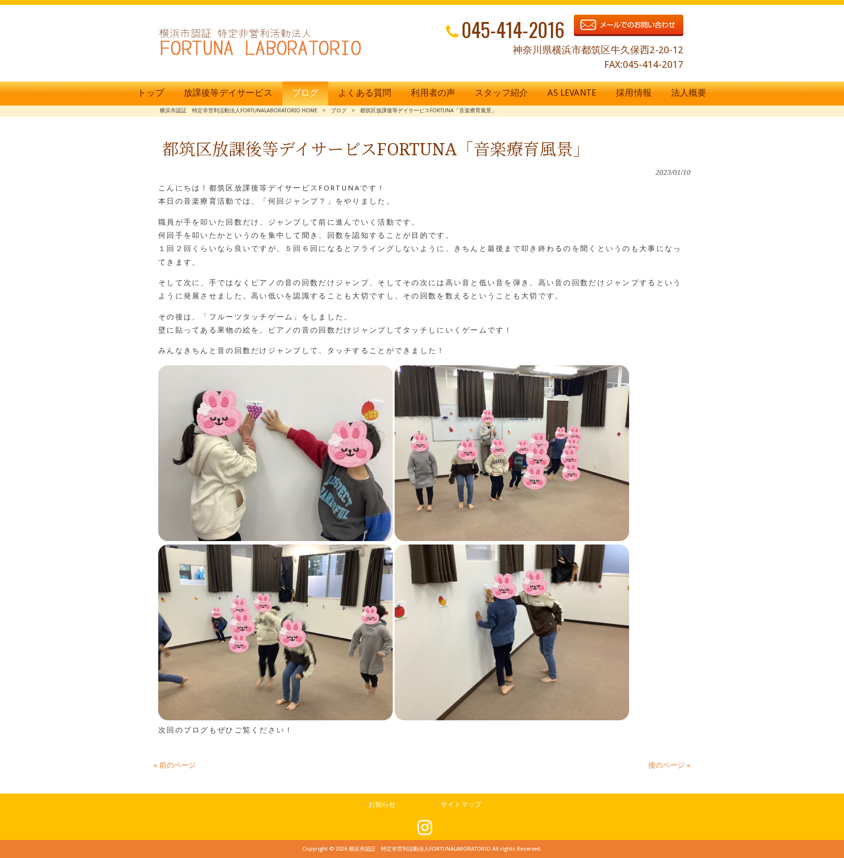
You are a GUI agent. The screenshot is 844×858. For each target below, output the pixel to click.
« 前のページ (174, 765)
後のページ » (669, 765)
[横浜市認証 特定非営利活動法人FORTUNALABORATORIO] (260, 55)
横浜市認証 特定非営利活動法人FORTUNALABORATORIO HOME (238, 110)
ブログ (339, 110)
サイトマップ (461, 804)
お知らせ (382, 804)
